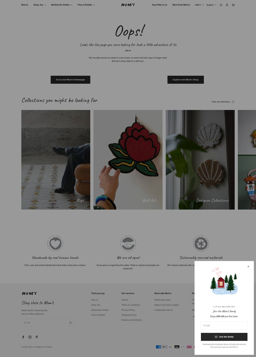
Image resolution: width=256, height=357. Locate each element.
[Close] (248, 266)
